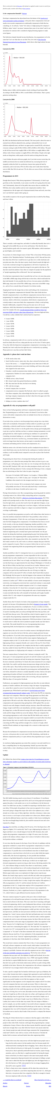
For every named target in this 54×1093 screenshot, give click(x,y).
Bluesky (5, 1086)
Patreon (24, 13)
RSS (50, 1086)
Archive (5, 1083)
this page (19, 6)
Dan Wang (6, 827)
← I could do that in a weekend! (12, 1080)
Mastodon (48, 1083)
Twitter (28, 1086)
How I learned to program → (42, 1080)
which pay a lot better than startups (32, 498)
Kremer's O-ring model (41, 604)
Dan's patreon (26, 8)
